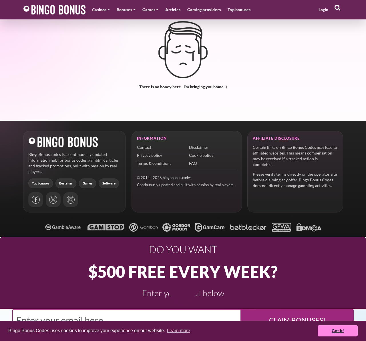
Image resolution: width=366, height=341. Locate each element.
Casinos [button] (99, 9)
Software (109, 183)
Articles (172, 9)
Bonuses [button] (124, 9)
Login (324, 9)
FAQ (193, 163)
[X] (53, 199)
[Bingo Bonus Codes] (54, 10)
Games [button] (148, 9)
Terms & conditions (154, 163)
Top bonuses (239, 9)
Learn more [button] (178, 330)
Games (87, 183)
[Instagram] (70, 199)
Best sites (66, 183)
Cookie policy (201, 155)
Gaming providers (204, 9)
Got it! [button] (338, 330)
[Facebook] (35, 199)
